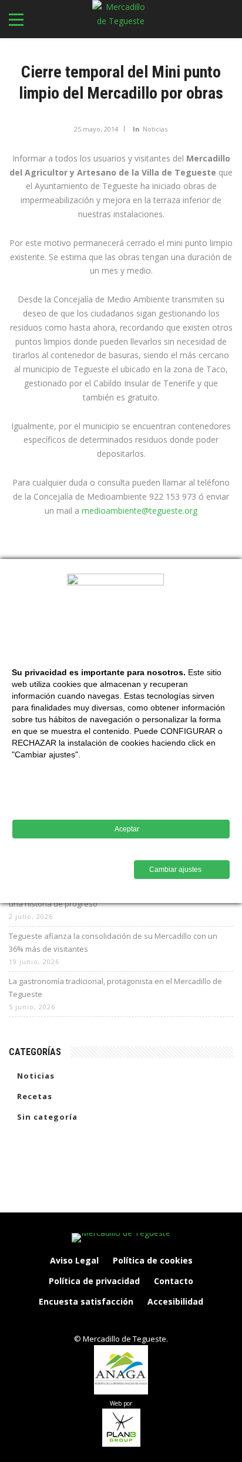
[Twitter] (133, 1321)
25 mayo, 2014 (96, 128)
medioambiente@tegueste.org (139, 510)
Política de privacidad (94, 1280)
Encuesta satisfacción (86, 1301)
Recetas (34, 1096)
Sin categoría (47, 1116)
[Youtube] (158, 1321)
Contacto (173, 1280)
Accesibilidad (175, 1301)
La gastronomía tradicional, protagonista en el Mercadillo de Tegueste (115, 987)
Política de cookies (153, 1260)
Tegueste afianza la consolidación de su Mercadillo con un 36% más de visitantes (113, 942)
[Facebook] (84, 1321)
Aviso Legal (74, 1260)
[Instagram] (108, 1321)
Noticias (155, 128)
